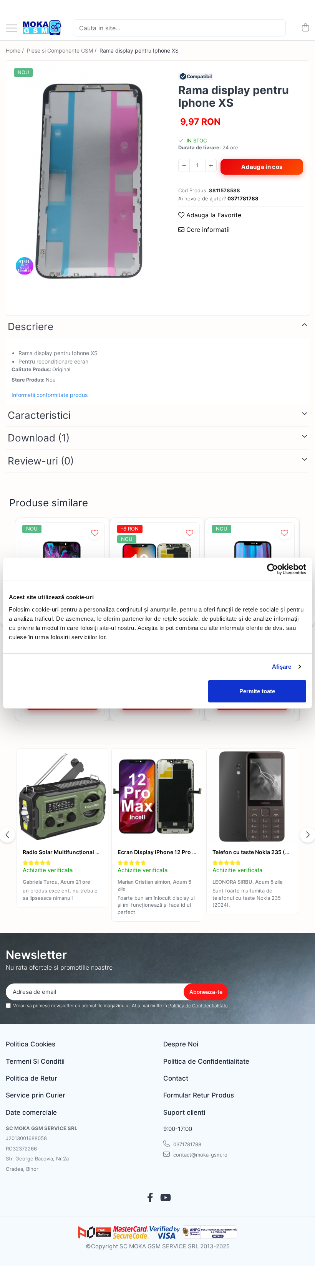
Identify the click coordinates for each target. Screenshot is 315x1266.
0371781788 (186, 1144)
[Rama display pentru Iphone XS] (85, 181)
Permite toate (257, 691)
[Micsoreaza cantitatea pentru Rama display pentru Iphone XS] (184, 165)
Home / (15, 50)
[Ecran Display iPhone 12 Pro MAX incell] (157, 797)
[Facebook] (150, 1198)
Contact (175, 1078)
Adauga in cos (261, 166)
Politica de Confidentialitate (198, 1005)
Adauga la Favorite (212, 215)
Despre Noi (180, 1044)
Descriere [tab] (30, 326)
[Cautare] (276, 27)
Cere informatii (207, 229)
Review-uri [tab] (41, 461)
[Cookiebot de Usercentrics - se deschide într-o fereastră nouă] (272, 569)
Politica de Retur (31, 1078)
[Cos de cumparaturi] (305, 27)
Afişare (282, 666)
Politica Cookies (30, 1044)
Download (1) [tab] (39, 438)
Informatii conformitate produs (50, 395)
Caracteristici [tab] (39, 415)
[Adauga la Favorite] (94, 532)
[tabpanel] (85, 181)
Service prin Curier (35, 1095)
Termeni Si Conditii (35, 1061)
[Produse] (11, 28)
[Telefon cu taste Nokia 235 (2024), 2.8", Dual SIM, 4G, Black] (252, 797)
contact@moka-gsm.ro (199, 1155)
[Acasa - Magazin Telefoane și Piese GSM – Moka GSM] (42, 28)
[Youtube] (165, 1198)
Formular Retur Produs (198, 1095)
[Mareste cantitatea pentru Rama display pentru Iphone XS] (211, 165)
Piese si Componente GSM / (62, 50)
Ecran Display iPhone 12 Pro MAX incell (169, 852)
